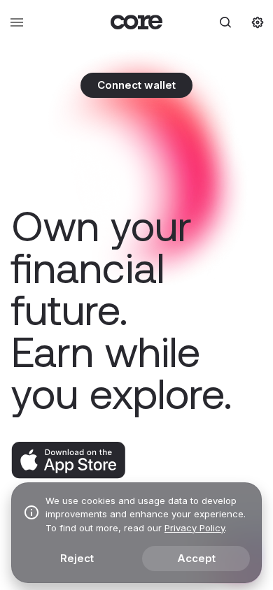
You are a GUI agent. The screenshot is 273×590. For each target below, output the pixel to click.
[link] (137, 22)
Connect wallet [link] (136, 85)
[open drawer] (17, 22)
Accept (196, 558)
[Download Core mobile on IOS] (68, 475)
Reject (77, 558)
